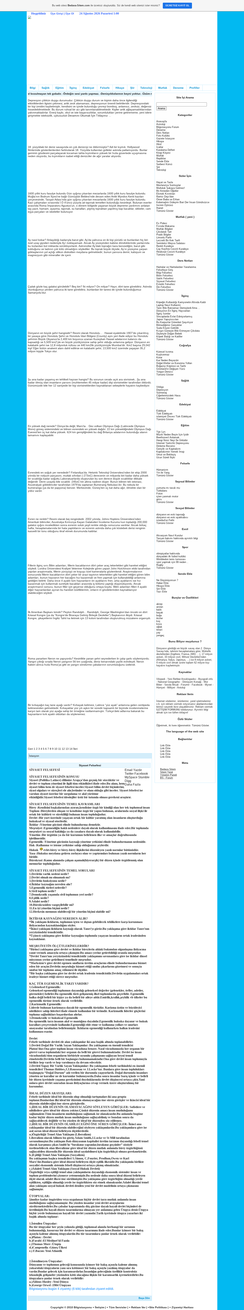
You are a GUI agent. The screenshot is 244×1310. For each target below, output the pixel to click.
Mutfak (162, 87)
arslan (159, 606)
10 (55, 748)
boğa (159, 615)
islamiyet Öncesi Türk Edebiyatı (174, 416)
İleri (75, 748)
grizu (159, 499)
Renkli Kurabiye (165, 246)
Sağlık (46, 87)
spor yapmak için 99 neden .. (172, 562)
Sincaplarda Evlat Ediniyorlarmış (174, 316)
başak (159, 612)
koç (158, 621)
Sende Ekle (162, 161)
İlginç (73, 87)
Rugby (159, 565)
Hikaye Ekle (163, 585)
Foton (159, 493)
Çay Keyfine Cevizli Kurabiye (172, 248)
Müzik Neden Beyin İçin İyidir (172, 434)
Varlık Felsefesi (164, 278)
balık (159, 609)
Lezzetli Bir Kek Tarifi (168, 240)
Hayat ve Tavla (164, 182)
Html (158, 144)
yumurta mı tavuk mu (168, 487)
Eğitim (59, 87)
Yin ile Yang (162, 472)
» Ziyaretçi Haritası (181, 1307)
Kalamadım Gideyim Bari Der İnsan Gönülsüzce (182, 202)
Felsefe (105, 87)
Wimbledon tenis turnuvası (171, 559)
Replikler (161, 158)
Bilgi (33, 87)
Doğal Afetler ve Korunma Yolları (174, 363)
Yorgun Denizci (164, 371)
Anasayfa (161, 121)
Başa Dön (144, 1298)
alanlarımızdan (204, 703)
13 (67, 748)
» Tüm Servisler (117, 1307)
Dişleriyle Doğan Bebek (169, 333)
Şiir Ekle (161, 588)
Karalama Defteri (165, 149)
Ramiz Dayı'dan (165, 196)
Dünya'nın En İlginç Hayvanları (173, 310)
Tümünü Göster (164, 210)
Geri (30, 748)
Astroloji (160, 124)
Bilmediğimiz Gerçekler (169, 325)
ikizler (159, 618)
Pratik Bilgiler (163, 234)
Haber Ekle (162, 583)
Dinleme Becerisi (165, 446)
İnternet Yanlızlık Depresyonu (172, 443)
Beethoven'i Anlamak (167, 437)
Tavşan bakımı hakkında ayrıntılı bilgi (177, 538)
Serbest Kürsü (164, 164)
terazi (159, 629)
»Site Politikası (158, 1307)
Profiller (194, 87)
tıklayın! (183, 712)
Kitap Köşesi (163, 152)
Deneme (178, 87)
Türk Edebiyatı (164, 413)
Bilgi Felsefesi (164, 272)
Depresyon (162, 389)
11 (59, 748)
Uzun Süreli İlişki (165, 457)
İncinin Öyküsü (164, 205)
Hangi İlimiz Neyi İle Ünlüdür (172, 440)
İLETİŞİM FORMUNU (168, 709)
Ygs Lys (160, 431)
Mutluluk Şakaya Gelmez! (170, 188)
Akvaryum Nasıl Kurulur (169, 535)
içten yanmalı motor (167, 496)
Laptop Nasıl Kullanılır (168, 305)
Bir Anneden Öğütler (167, 190)
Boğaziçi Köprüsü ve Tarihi (171, 366)
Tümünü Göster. (200, 725)
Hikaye (120, 87)
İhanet (159, 208)
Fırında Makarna (165, 226)
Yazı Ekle (161, 591)
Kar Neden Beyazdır (167, 360)
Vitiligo (160, 387)
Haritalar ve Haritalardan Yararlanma (176, 267)
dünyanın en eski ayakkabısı (172, 517)
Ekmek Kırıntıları (165, 193)
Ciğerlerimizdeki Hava (168, 395)
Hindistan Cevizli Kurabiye (170, 251)
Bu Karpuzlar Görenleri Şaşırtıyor (174, 322)
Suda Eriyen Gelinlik (167, 328)
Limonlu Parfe (164, 237)
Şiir (132, 87)
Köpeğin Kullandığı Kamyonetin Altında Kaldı (181, 302)
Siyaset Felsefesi (166, 281)
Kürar (159, 357)
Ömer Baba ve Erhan (168, 199)
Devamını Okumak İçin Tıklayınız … (89, 115)
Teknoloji (146, 87)
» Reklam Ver (137, 1307)
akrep (159, 604)
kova (159, 624)
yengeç (160, 635)
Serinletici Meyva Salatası (170, 243)
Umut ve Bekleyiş (166, 454)
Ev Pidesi (161, 223)
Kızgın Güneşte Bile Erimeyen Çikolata (178, 330)
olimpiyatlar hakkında (168, 553)
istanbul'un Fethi (165, 520)
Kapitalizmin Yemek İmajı (170, 451)
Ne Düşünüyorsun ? (167, 580)
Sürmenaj (161, 392)
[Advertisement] (122, 56)
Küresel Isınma (164, 351)
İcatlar (159, 147)
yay (158, 632)
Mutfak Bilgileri (164, 229)
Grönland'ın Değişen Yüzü (170, 368)
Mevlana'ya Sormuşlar (168, 185)
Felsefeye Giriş (164, 269)
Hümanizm (162, 469)
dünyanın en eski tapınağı (170, 514)
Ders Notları (162, 132)
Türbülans (161, 490)
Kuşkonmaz (162, 354)
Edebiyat (88, 87)
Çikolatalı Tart (164, 231)
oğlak (159, 626)
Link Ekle (165, 745)
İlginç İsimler (163, 313)
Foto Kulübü (163, 135)
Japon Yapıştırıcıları (167, 319)
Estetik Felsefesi (165, 284)
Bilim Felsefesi (164, 275)
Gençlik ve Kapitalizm (168, 448)
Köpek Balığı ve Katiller (169, 336)
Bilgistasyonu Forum (167, 127)
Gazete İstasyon (165, 138)
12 (63, 748)
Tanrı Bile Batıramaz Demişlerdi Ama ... (178, 308)
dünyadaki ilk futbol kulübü (171, 556)
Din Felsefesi (163, 287)
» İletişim (99, 1307)
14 (70, 748)
